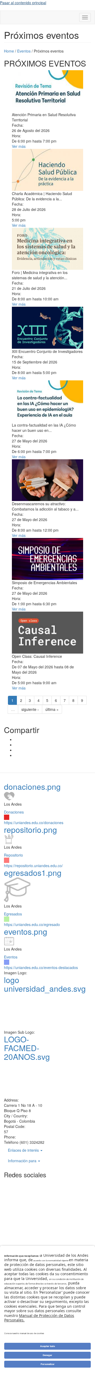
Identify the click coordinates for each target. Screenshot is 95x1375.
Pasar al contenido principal (23, 2)
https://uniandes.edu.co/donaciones (33, 822)
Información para (22, 1160)
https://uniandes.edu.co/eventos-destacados (41, 967)
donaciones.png (32, 786)
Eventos (10, 957)
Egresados (13, 913)
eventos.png (25, 931)
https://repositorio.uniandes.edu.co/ (33, 865)
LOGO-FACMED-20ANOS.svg (27, 1047)
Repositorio (13, 855)
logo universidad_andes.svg (45, 984)
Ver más (19, 146)
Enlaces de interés (24, 1150)
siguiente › (30, 709)
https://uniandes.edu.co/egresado (32, 924)
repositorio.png (30, 829)
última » (52, 709)
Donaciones (14, 812)
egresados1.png (32, 872)
